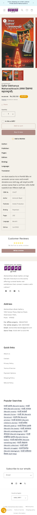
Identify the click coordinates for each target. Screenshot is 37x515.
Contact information (19, 513)
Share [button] (5, 104)
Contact (6, 359)
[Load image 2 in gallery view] (18, 75)
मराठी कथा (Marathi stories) (17, 407)
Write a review (18, 250)
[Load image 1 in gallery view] (7, 75)
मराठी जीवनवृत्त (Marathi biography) (16, 433)
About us (7, 354)
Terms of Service (9, 368)
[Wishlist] (27, 10)
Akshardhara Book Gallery (15, 507)
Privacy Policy (9, 363)
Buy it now (18, 132)
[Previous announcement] (4, 3)
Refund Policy (8, 383)
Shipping (4, 100)
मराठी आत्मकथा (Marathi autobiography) (17, 430)
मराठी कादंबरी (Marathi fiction (15, 413)
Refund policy (30, 507)
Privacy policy (8, 510)
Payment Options (10, 373)
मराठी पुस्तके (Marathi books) (14, 406)
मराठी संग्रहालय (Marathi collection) (16, 444)
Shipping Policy (9, 378)
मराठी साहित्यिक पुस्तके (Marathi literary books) (17, 437)
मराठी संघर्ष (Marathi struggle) (16, 447)
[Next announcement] (33, 3)
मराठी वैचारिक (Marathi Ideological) (16, 450)
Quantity (4, 110)
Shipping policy (30, 510)
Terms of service (19, 510)
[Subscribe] (30, 475)
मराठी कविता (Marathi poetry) (15, 424)
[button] (4, 10)
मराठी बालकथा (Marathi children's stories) (16, 421)
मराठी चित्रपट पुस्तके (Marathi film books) (17, 427)
